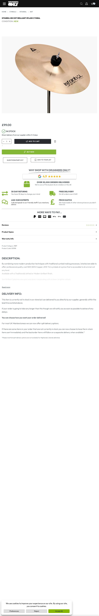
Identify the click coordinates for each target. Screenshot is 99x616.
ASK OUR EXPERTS (20, 200)
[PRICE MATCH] (53, 202)
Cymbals (12, 12)
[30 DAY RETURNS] (5, 193)
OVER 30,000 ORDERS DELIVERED (53, 182)
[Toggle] (6, 287)
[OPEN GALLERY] (49, 75)
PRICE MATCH (65, 200)
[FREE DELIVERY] (53, 193)
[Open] (4, 4)
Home (4, 12)
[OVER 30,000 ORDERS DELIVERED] (27, 184)
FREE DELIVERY (66, 191)
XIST (31, 12)
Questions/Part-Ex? (15, 160)
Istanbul (23, 12)
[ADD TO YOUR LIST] (55, 141)
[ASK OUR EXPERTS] (5, 202)
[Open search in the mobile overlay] (81, 3)
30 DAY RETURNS (19, 191)
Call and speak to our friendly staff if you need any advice (30, 203)
